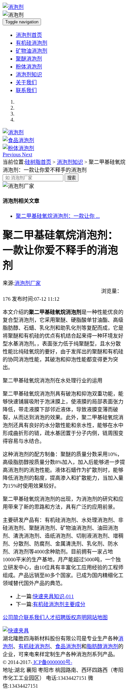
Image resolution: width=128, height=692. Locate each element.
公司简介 (13, 617)
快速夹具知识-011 (53, 596)
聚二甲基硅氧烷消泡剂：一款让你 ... (58, 216)
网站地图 (97, 617)
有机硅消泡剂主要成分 (59, 604)
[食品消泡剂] (18, 140)
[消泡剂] (13, 132)
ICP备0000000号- (52, 662)
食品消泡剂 (68, 646)
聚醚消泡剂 (29, 59)
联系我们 (26, 90)
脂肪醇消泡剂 (102, 646)
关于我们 (26, 82)
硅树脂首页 (38, 162)
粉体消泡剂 (29, 66)
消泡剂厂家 (27, 283)
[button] (12, 154)
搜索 (71, 177)
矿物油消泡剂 (31, 51)
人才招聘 (55, 617)
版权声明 (76, 617)
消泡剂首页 (29, 35)
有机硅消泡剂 (31, 43)
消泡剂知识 (29, 74)
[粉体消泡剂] (18, 148)
